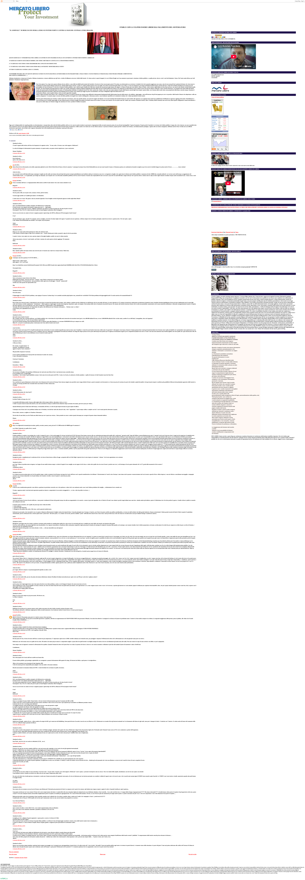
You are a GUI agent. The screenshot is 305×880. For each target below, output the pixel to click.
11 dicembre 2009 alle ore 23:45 (19, 187)
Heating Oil (214, 124)
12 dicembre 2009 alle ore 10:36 (19, 531)
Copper (213, 129)
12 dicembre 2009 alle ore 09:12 (19, 394)
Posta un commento (14, 851)
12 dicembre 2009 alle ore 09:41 (19, 459)
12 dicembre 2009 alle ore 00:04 (19, 245)
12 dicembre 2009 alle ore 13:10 (19, 578)
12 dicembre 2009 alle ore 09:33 (19, 430)
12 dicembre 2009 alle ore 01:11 (19, 324)
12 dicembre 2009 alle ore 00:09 (19, 252)
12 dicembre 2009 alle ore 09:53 (19, 495)
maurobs (15, 534)
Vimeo (236, 232)
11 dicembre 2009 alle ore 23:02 (19, 153)
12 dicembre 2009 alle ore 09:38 (19, 451)
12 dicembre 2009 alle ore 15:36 (19, 695)
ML (13, 423)
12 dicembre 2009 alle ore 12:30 (19, 571)
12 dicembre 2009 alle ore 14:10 (19, 621)
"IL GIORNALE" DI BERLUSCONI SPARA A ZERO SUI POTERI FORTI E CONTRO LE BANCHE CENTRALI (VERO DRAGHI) (51, 30)
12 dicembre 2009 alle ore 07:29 (19, 386)
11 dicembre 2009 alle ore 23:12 (19, 161)
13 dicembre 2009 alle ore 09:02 (19, 812)
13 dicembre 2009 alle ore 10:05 (19, 825)
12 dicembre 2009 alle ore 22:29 (19, 736)
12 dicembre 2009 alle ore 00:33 (19, 287)
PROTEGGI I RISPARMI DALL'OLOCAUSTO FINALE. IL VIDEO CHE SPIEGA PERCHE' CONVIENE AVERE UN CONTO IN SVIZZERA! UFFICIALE (249, 207)
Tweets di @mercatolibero (217, 97)
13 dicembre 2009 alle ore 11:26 (19, 840)
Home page (102, 854)
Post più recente (13, 854)
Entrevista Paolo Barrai (217, 232)
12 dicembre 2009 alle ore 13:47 (19, 611)
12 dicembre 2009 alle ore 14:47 (19, 652)
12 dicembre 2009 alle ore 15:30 (19, 674)
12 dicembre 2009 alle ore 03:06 (19, 366)
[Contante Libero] (216, 201)
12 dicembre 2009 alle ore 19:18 (19, 724)
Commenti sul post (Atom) (20, 857)
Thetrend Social (229, 232)
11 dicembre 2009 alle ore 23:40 (19, 177)
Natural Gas (214, 120)
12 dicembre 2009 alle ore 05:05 (19, 376)
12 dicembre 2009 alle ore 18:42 (19, 716)
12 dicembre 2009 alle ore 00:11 (19, 272)
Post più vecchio (192, 854)
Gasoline (214, 122)
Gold (213, 125)
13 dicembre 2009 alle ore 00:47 (19, 765)
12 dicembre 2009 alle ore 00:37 (19, 297)
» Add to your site (225, 131)
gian (14, 165)
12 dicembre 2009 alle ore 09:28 (19, 420)
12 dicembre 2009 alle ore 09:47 (19, 480)
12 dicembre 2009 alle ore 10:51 (19, 553)
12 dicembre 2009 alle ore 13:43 (19, 603)
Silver (213, 127)
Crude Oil (214, 118)
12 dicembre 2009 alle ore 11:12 (19, 564)
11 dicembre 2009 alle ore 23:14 (19, 168)
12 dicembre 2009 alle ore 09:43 (19, 469)
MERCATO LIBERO (29, 8)
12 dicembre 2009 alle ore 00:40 (19, 311)
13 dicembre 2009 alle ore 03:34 (19, 783)
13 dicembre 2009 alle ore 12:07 (19, 848)
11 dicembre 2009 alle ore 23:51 (19, 200)
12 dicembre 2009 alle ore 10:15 (19, 518)
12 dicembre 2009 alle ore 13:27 (19, 590)
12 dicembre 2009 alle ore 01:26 (19, 337)
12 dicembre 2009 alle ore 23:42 (19, 743)
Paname (15, 180)
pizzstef (14, 615)
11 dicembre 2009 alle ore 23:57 (19, 226)
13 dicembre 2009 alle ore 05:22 (19, 802)
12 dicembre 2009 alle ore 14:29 (19, 633)
